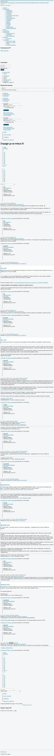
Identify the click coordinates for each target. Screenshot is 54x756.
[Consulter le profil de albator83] (8, 361)
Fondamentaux (9, 11)
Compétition (9, 19)
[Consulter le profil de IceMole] (8, 406)
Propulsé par (25, 705)
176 (4, 157)
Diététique (8, 23)
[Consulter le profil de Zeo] (7, 188)
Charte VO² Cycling (10, 41)
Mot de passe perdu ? (8, 112)
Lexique (8, 25)
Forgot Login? (6, 72)
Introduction (9, 10)
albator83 (5, 360)
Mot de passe (6, 106)
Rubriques (5, 93)
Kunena (30, 705)
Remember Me (4, 68)
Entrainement (6, 9)
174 (4, 155)
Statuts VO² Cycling (10, 42)
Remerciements (9, 27)
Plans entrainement (10, 36)
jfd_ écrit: (4, 268)
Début (4, 147)
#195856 (20, 451)
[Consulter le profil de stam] (7, 562)
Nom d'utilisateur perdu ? (9, 114)
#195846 (11, 203)
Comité (7, 43)
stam (19, 428)
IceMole (5, 404)
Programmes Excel (10, 33)
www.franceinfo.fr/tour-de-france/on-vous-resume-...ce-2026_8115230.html (31, 282)
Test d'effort (8, 14)
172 (4, 152)
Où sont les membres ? (11, 45)
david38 (29, 498)
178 (4, 160)
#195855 (11, 421)
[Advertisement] (9, 55)
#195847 (11, 237)
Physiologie (8, 13)
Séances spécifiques (10, 18)
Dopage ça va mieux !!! (18, 204)
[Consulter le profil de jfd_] (7, 222)
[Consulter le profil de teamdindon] (9, 465)
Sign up (5, 73)
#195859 (20, 519)
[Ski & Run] (4, 50)
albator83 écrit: (5, 484)
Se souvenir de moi (9, 107)
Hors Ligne (5, 189)
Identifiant (5, 104)
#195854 (20, 378)
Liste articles (6, 30)
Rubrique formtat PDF (11, 28)
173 (4, 153)
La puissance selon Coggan (12, 15)
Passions (3, 398)
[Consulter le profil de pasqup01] (8, 247)
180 (4, 162)
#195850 (11, 334)
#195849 (11, 310)
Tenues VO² (9, 38)
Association (6, 39)
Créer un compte (7, 115)
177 (4, 158)
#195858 (11, 478)
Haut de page (3, 751)
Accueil (5, 7)
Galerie (7, 398)
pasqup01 (5, 245)
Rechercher (5, 95)
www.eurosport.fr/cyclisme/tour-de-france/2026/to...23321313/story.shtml (17, 389)
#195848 (11, 262)
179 (4, 161)
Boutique (5, 37)
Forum (4, 29)
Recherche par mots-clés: (7, 89)
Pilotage (8, 21)
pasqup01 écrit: (5, 584)
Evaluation (8, 20)
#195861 (11, 615)
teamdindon (6, 463)
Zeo (4, 186)
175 (4, 156)
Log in (2, 69)
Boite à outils (6, 32)
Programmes (9, 16)
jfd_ (4, 220)
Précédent (5, 148)
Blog (11, 398)
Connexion (6, 110)
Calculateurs (9, 34)
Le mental (8, 24)
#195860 (20, 574)
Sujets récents (6, 94)
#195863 (11, 642)
